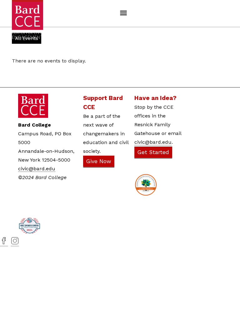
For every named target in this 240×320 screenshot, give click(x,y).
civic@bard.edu (36, 169)
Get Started (153, 152)
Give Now (98, 161)
